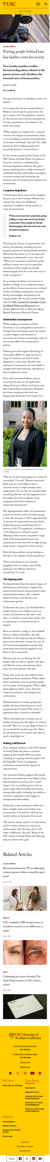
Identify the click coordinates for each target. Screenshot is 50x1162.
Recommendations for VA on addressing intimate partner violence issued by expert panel (24, 872)
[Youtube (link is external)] (32, 1073)
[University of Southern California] (9, 4)
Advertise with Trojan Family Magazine (34, 1110)
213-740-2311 (25, 1049)
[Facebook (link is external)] (10, 1073)
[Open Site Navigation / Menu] (38, 4)
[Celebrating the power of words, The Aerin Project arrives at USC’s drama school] (25, 1006)
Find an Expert (9, 1121)
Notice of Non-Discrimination (25, 1146)
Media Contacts (10, 1126)
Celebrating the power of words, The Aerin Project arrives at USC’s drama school (22, 981)
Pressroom (7, 1136)
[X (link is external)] (26, 1158)
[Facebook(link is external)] (20, 1158)
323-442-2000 (25, 1057)
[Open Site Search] (45, 4)
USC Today (25, 11)
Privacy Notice (25, 1142)
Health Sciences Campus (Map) (25, 1054)
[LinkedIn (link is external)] (33, 1158)
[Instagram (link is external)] (25, 1073)
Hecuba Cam (25, 1067)
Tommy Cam (25, 1062)
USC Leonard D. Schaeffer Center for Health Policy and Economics (24, 304)
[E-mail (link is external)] (40, 1158)
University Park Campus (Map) (25, 1046)
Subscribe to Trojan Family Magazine (34, 1103)
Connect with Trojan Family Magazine (34, 1097)
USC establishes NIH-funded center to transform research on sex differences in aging (23, 926)
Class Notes (30, 1088)
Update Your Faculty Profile (12, 1131)
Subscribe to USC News (13, 1085)
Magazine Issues (32, 1092)
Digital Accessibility (25, 1150)
